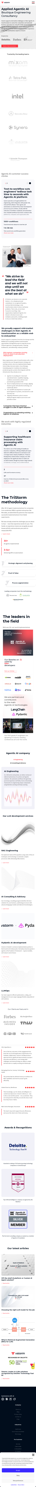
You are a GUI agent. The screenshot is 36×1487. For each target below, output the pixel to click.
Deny (18, 1475)
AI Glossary (18, 1451)
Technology (18, 1434)
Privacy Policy (21, 1484)
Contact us (18, 1416)
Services (18, 1444)
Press (18, 1419)
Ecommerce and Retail (18, 1431)
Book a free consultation (9, 46)
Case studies (18, 1446)
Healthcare (18, 1429)
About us (18, 1409)
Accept (18, 1470)
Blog (18, 1412)
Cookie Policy (14, 1484)
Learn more (6, 534)
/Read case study (8, 233)
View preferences (18, 1480)
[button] (33, 1455)
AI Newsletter (18, 1449)
